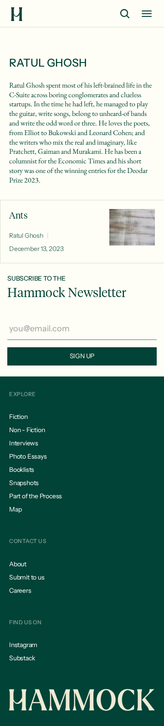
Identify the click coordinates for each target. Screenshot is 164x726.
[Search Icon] (125, 14)
